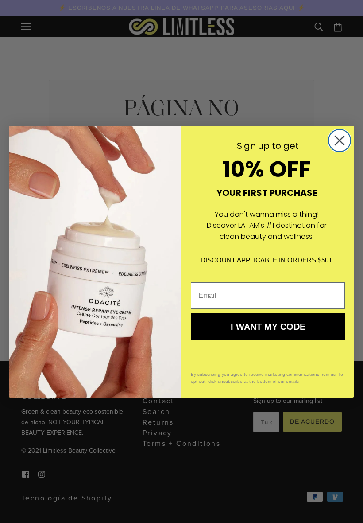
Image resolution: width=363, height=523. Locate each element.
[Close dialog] (339, 140)
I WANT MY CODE (268, 327)
